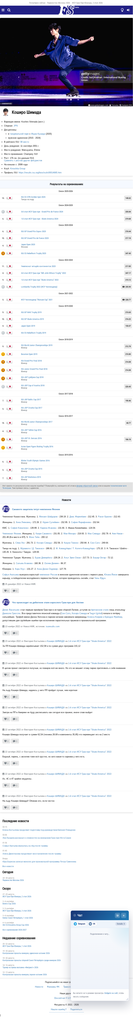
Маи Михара (70, 533)
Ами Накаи (117, 533)
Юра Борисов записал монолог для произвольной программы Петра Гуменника (39, 862)
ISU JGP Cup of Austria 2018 (32, 385)
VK (94, 924)
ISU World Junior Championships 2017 (36, 422)
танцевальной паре (19, 134)
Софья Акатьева (10, 574)
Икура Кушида (38, 134)
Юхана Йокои (110, 574)
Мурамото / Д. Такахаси (32, 548)
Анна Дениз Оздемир (47, 569)
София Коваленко (19, 528)
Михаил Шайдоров (48, 516)
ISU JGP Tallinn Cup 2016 (31, 430)
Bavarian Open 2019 (29, 354)
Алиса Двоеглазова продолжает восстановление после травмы (32, 854)
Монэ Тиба (34, 537)
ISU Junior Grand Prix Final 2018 (34, 369)
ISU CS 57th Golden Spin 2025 (33, 197)
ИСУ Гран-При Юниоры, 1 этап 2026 (17, 946)
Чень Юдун (99, 578)
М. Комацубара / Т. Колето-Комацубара (75, 548)
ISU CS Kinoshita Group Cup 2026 (16, 925)
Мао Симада (94, 533)
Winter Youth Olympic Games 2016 (35, 460)
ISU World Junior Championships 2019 (36, 345)
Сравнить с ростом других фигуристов (23, 160)
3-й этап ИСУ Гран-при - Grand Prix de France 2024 (42, 211)
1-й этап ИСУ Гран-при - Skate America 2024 (39, 219)
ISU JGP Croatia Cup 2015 (31, 469)
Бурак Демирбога (43, 557)
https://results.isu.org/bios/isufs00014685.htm (40, 172)
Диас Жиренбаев (77, 516)
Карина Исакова (48, 528)
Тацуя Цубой (95, 613)
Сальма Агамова (24, 563)
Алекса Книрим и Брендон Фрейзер (104, 617)
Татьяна (115, 105)
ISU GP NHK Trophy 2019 (31, 312)
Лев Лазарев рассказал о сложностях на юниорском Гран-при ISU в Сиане (37, 838)
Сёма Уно (20, 543)
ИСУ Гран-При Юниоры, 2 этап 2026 (87, 3)
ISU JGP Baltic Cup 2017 (31, 399)
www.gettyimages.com (99, 105)
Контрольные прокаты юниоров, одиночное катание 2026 (26, 953)
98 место (24, 142)
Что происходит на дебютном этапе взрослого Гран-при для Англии (48, 602)
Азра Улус (20, 569)
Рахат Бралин (105, 516)
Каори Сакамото (44, 533)
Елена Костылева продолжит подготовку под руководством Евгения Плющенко (39, 830)
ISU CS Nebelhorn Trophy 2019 (33, 333)
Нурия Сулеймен (51, 522)
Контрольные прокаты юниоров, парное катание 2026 (25, 974)
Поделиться (76, 1009)
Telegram (81, 924)
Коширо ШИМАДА (56, 641)
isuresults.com (53, 626)
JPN (16, 126)
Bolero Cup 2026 (9, 904)
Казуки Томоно (71, 543)
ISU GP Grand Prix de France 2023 (35, 238)
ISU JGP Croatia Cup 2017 (31, 408)
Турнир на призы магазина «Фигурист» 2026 (20, 967)
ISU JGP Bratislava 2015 (31, 477)
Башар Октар (99, 557)
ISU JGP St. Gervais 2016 (31, 438)
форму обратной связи (87, 486)
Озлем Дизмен (51, 563)
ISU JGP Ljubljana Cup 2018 (32, 377)
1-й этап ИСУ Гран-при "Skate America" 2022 (39, 280)
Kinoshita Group (17, 168)
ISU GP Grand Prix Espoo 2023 (33, 231)
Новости (39, 987)
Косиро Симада (44, 543)
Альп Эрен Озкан (72, 557)
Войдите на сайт (111, 993)
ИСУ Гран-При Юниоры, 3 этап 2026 (17, 911)
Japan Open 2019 (28, 326)
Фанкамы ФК (53, 987)
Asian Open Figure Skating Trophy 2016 (37, 446)
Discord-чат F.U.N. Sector (66, 998)
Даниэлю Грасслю (11, 613)
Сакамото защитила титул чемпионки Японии (36, 509)
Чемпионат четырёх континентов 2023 (38, 266)
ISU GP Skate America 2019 (32, 319)
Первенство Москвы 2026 (58, 3)
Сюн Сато (95, 543)
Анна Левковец (23, 522)
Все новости (8, 866)
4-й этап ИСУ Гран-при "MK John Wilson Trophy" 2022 (43, 273)
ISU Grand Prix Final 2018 (31, 361)
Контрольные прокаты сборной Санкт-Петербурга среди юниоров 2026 (32, 960)
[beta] (66, 12)
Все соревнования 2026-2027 (15, 930)
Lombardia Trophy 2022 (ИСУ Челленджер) (39, 287)
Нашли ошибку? (58, 1009)
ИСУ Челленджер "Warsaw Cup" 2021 (36, 299)
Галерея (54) (127, 105)
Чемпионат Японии (11, 533)
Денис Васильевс (11, 610)
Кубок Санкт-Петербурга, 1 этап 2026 (18, 918)
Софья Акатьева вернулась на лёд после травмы (25, 846)
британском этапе (100, 610)
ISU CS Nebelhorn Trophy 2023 (33, 253)
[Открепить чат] (117, 915)
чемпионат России (48, 574)
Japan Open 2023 (28, 244)
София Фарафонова (81, 522)
